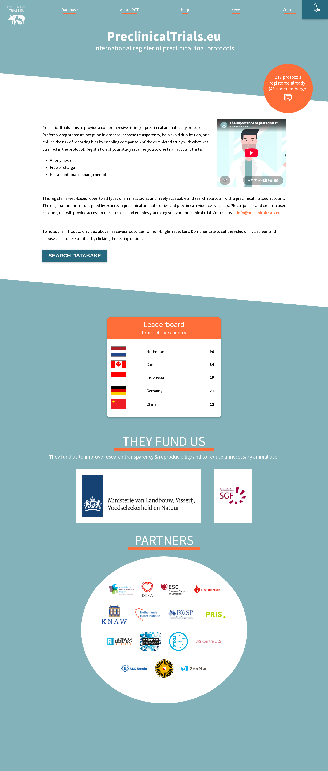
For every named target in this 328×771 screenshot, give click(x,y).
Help (185, 9)
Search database (74, 256)
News (236, 9)
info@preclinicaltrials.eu (259, 212)
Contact (290, 9)
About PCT (129, 9)
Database (70, 9)
